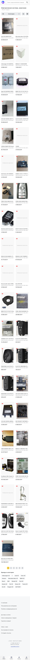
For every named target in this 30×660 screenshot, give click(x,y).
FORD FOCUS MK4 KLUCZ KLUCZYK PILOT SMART (7, 201)
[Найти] (27, 2)
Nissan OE (17, 584)
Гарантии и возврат (6, 621)
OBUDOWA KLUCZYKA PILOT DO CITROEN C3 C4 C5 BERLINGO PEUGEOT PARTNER (7, 393)
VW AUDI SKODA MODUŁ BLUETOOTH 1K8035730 (7, 421)
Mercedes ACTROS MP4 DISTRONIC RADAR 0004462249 (7, 558)
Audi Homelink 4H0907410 (22, 118)
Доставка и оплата (5, 614)
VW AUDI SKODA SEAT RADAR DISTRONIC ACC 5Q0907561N (22, 393)
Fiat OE (11, 584)
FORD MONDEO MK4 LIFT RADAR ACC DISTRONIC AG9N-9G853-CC (7, 448)
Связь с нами (4, 626)
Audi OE (17, 575)
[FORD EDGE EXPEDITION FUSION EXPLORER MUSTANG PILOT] (22, 191)
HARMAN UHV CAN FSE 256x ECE (7, 338)
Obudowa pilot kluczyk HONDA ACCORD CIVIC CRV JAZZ (7, 228)
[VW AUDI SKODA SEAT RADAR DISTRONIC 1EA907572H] (7, 108)
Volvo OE (23, 575)
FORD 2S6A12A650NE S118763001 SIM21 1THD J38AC (22, 311)
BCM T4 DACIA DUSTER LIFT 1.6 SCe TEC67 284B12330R (22, 228)
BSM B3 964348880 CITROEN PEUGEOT (7, 256)
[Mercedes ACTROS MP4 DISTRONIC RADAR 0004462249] (7, 548)
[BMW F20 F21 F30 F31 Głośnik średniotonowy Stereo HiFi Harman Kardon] (7, 301)
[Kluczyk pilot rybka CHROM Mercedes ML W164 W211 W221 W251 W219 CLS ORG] (7, 273)
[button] (11, 658)
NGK (8, 581)
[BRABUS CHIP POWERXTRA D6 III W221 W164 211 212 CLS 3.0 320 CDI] (22, 246)
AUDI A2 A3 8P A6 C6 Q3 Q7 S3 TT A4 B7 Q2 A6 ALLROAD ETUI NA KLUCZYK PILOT (7, 531)
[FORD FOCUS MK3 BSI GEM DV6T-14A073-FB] (22, 465)
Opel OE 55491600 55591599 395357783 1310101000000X (7, 91)
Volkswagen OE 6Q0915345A (7, 64)
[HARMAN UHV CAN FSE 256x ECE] (7, 328)
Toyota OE (24, 584)
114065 (17, 146)
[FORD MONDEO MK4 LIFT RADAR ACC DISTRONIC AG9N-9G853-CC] (7, 438)
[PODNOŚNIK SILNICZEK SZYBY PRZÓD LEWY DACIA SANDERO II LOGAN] (7, 493)
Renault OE (14, 581)
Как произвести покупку (7, 630)
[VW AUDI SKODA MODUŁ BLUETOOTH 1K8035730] (7, 410)
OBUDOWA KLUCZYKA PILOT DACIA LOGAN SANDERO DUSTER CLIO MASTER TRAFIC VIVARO (7, 366)
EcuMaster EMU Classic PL (7, 476)
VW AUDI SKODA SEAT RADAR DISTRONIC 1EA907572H (7, 118)
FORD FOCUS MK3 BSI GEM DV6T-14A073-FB (22, 476)
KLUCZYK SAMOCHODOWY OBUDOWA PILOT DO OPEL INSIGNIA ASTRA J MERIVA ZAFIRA (22, 338)
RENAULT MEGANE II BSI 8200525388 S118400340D (22, 448)
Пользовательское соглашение (9, 605)
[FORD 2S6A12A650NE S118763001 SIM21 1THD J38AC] (22, 301)
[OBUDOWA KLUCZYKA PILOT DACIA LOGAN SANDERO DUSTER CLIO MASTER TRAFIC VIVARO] (7, 356)
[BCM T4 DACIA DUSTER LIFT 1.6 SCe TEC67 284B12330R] (22, 218)
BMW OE (22, 578)
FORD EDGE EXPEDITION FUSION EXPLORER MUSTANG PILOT (22, 201)
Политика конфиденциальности (9, 609)
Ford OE (21, 581)
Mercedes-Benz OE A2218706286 (22, 36)
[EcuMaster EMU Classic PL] (7, 465)
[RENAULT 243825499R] (22, 53)
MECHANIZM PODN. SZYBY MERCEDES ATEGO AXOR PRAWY (22, 503)
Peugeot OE (10, 586)
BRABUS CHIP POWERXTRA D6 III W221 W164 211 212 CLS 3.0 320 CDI (22, 256)
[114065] (22, 136)
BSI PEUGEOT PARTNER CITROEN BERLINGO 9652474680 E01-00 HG (22, 421)
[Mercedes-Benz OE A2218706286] (22, 26)
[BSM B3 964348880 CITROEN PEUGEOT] (7, 246)
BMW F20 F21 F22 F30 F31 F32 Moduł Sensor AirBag (22, 91)
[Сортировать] (23, 13)
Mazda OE (4, 584)
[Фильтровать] (27, 13)
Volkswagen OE (6, 575)
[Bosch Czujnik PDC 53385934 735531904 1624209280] (22, 520)
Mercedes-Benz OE (13, 578)
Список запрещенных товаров (8, 617)
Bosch (3, 581)
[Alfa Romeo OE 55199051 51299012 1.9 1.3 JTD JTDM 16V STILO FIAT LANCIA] (7, 163)
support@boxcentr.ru (15, 646)
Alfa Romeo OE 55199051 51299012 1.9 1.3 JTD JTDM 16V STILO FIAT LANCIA (7, 173)
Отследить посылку (6, 633)
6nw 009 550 (19, 283)
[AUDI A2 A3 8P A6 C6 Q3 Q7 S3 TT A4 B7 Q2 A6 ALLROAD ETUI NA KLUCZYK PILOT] (7, 520)
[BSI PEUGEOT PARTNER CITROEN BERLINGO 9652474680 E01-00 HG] (22, 410)
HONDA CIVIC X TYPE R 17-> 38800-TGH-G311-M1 (22, 173)
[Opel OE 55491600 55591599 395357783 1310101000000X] (7, 81)
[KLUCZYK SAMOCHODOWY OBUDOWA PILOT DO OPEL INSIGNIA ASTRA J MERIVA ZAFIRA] (22, 328)
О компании (4, 602)
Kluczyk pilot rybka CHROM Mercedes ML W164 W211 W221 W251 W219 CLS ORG (7, 283)
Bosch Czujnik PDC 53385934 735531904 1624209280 (22, 531)
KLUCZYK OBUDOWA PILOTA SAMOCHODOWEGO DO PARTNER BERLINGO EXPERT (22, 366)
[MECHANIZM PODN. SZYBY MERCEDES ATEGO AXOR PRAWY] (22, 493)
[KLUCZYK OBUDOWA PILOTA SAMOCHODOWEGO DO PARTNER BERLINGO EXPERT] (22, 356)
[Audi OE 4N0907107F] (7, 26)
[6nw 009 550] (22, 273)
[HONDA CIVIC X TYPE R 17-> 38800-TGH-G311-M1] (22, 163)
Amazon (4, 578)
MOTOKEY (18, 586)
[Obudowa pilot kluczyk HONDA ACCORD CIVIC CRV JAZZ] (7, 218)
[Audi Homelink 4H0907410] (22, 108)
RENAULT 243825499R (21, 64)
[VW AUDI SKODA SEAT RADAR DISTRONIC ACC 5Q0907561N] (22, 383)
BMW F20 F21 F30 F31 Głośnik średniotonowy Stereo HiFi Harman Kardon (7, 311)
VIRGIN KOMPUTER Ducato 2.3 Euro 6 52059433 (7, 146)
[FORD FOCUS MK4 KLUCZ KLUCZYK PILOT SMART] (7, 191)
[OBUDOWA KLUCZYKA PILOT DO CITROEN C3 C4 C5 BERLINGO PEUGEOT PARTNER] (7, 383)
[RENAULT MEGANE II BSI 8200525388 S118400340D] (22, 438)
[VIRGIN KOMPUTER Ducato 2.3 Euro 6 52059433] (7, 136)
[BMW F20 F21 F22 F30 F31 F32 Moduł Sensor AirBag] (22, 81)
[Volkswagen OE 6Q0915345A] (7, 53)
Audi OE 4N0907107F (6, 36)
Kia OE (3, 586)
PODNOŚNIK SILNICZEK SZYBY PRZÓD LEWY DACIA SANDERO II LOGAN (7, 503)
